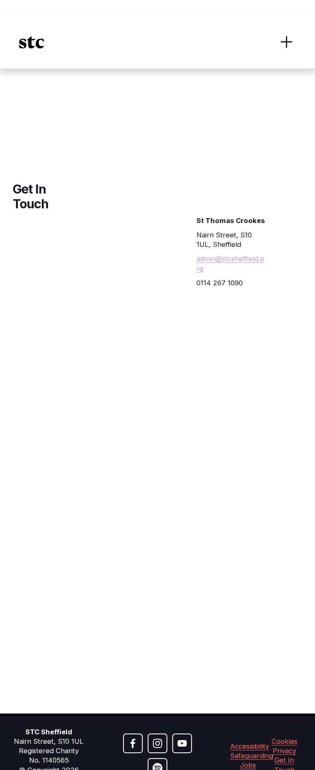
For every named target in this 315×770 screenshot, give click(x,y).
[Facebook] (133, 743)
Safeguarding (251, 756)
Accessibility (249, 746)
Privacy (284, 751)
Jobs (248, 765)
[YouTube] (182, 743)
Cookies (284, 741)
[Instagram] (157, 743)
